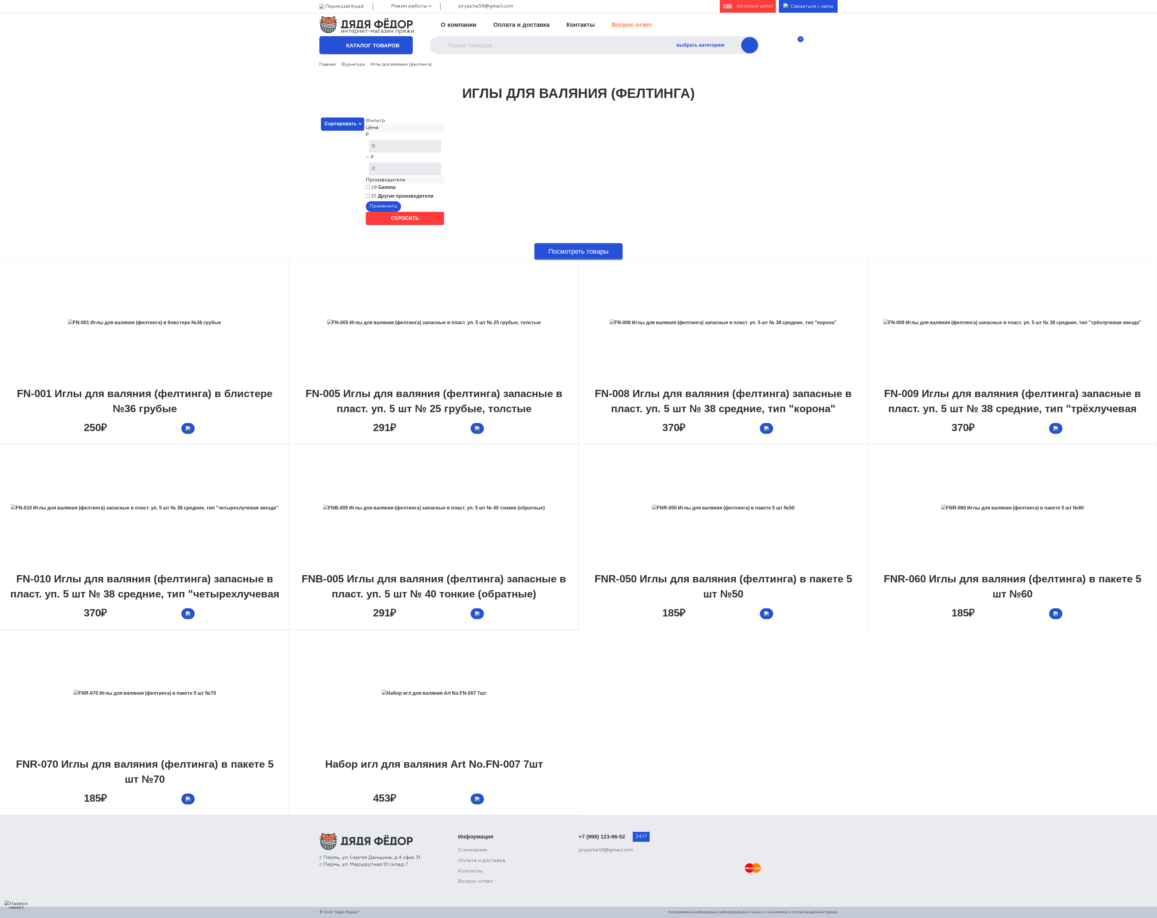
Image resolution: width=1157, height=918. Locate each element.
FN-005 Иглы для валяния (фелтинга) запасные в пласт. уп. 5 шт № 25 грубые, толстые (434, 400)
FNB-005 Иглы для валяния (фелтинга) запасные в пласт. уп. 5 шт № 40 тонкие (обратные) (434, 586)
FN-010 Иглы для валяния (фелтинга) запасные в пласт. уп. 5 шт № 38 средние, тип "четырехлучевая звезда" (144, 594)
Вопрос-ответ (632, 24)
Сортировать (341, 123)
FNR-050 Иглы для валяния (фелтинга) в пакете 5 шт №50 (723, 586)
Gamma (387, 187)
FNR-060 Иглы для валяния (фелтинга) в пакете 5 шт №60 (1012, 586)
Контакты (580, 24)
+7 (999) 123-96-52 (601, 837)
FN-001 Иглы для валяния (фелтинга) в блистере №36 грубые (144, 400)
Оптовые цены (755, 5)
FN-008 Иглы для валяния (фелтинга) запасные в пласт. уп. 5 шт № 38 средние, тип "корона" (723, 400)
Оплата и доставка (521, 24)
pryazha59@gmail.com (486, 6)
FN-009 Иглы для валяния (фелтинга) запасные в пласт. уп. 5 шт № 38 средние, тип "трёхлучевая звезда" (1012, 408)
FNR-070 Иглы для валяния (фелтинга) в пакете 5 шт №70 (145, 771)
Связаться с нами (812, 6)
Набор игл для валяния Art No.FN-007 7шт (434, 764)
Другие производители (406, 196)
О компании (458, 24)
